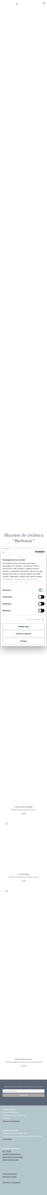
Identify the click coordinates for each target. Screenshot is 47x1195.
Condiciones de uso (10, 1174)
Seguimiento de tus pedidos (13, 1157)
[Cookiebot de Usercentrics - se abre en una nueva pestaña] (34, 552)
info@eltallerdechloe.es (12, 1154)
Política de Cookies (10, 1176)
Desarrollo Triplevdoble (11, 1182)
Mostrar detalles (34, 619)
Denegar (23, 641)
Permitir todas (23, 626)
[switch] (41, 597)
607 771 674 (7, 1151)
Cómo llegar (7, 1139)
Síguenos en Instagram (11, 1121)
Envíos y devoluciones (11, 1160)
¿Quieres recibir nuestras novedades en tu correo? (23, 1087)
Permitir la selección (23, 634)
